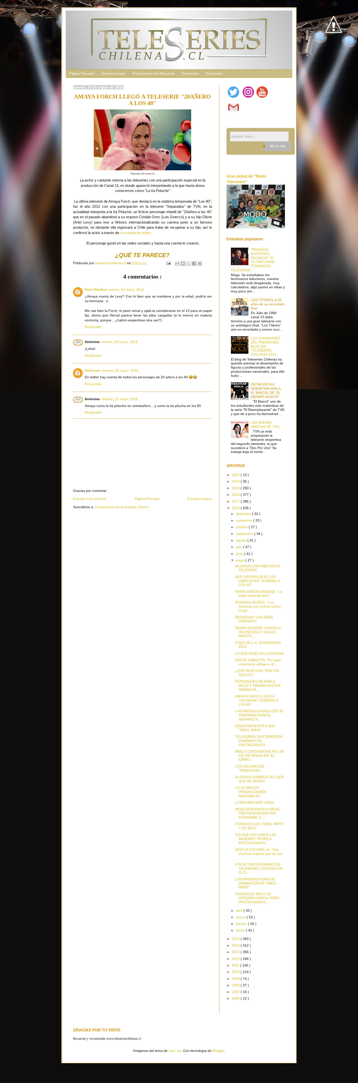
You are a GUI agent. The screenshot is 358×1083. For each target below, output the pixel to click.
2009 (236, 979)
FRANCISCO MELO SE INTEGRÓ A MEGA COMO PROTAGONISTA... (257, 898)
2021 (236, 475)
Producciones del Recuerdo (153, 73)
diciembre (244, 514)
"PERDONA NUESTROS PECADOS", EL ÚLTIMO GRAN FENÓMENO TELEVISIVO (253, 260)
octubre (242, 527)
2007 (236, 992)
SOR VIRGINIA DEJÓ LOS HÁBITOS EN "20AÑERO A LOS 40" (257, 581)
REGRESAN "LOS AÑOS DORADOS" (254, 619)
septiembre (245, 534)
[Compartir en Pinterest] (199, 263)
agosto (241, 540)
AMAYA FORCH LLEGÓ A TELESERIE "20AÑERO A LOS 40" (256, 700)
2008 (236, 985)
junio (240, 554)
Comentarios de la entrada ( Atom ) (122, 507)
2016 (236, 508)
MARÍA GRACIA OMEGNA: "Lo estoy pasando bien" (258, 594)
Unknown (93, 370)
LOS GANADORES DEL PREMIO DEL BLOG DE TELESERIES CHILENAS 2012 (265, 346)
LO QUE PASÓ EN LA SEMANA (259, 653)
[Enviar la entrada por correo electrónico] (168, 263)
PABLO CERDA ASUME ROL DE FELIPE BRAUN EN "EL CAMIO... (259, 755)
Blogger (218, 1051)
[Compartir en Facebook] (194, 263)
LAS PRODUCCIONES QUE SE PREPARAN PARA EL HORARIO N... (259, 715)
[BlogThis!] (182, 263)
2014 (236, 945)
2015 (236, 939)
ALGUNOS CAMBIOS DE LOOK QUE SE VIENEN (259, 779)
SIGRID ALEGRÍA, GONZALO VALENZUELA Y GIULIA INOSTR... (258, 632)
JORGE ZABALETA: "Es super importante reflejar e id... (258, 662)
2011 (236, 965)
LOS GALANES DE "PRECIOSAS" (249, 768)
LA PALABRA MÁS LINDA (254, 802)
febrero (242, 924)
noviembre (244, 520)
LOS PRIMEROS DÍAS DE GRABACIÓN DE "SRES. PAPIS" (256, 883)
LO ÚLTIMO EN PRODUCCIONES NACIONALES (250, 792)
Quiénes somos (113, 73)
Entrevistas (190, 73)
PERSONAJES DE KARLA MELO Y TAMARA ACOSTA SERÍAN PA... (257, 685)
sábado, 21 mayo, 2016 (119, 399)
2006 (236, 998)
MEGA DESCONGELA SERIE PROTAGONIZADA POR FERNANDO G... (257, 813)
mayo (240, 560)
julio (239, 547)
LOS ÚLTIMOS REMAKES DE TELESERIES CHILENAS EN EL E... (259, 868)
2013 (236, 952)
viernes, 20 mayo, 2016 (119, 342)
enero (241, 930)
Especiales (214, 73)
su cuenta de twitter (135, 233)
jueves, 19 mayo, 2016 (126, 289)
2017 (236, 501)
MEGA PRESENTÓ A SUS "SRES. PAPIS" (255, 728)
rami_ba (175, 1051)
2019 (236, 488)
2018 (236, 494)
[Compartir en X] (188, 263)
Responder (93, 327)
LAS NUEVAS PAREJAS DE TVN (265, 425)
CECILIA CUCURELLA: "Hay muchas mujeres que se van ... (258, 854)
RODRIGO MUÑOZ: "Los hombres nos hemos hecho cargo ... (258, 606)
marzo (241, 917)
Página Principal (81, 73)
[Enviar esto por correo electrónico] (177, 263)
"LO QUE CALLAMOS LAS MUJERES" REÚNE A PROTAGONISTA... (255, 839)
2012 (236, 959)
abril (240, 910)
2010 (236, 972)
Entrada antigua (199, 499)
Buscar (277, 146)
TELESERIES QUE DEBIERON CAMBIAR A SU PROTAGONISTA (259, 741)
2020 (236, 481)
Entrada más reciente (89, 499)
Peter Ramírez (96, 289)
